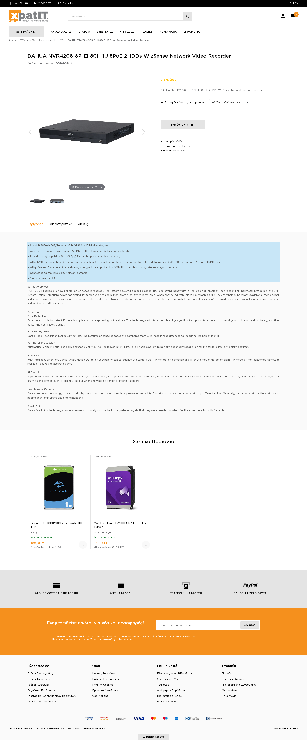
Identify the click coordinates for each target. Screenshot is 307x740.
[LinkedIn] (26, 3)
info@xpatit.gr (66, 3)
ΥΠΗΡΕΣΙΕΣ (127, 31)
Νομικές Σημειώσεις (104, 673)
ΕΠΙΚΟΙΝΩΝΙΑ (192, 31)
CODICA (294, 729)
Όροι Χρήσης (100, 695)
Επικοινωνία (229, 695)
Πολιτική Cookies (102, 684)
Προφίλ (226, 673)
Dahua (186, 146)
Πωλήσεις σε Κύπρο (169, 695)
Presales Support (167, 701)
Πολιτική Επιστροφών (105, 679)
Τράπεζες (163, 684)
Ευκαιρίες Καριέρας (234, 679)
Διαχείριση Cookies (153, 737)
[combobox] (229, 102)
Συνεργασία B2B (167, 679)
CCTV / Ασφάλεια (28, 40)
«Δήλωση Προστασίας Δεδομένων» (109, 639)
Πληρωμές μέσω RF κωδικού (175, 673)
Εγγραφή (249, 625)
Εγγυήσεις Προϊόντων (41, 690)
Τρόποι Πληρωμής (38, 684)
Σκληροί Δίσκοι (39, 456)
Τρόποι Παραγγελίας (40, 673)
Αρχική (12, 40)
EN (296, 3)
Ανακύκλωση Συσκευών (41, 701)
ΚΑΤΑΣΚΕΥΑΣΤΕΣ (61, 31)
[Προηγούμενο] (30, 132)
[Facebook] (11, 3)
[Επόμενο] (143, 132)
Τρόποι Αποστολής (38, 679)
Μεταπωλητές (230, 690)
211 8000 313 (44, 3)
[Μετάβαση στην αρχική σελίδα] (28, 16)
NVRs (61, 40)
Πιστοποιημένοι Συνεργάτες (239, 684)
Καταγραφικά (48, 40)
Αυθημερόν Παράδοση (171, 690)
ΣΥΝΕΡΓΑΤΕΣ (105, 31)
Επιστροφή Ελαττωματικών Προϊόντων (51, 695)
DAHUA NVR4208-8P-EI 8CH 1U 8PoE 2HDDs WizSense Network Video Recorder (108, 40)
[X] (21, 3)
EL (290, 3)
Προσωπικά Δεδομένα (105, 690)
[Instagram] (16, 3)
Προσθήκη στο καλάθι (83, 545)
